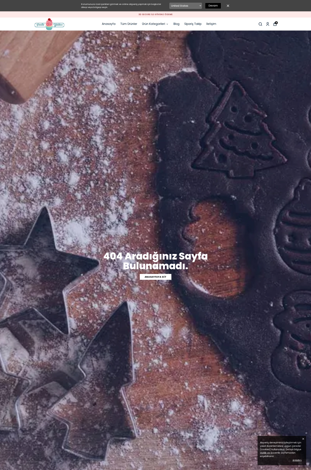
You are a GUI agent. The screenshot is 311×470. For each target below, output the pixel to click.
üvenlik (270, 452)
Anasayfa (108, 24)
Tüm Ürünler (128, 24)
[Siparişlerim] (268, 24)
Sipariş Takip (193, 24)
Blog (176, 24)
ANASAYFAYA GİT (156, 276)
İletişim (211, 24)
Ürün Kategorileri (153, 24)
